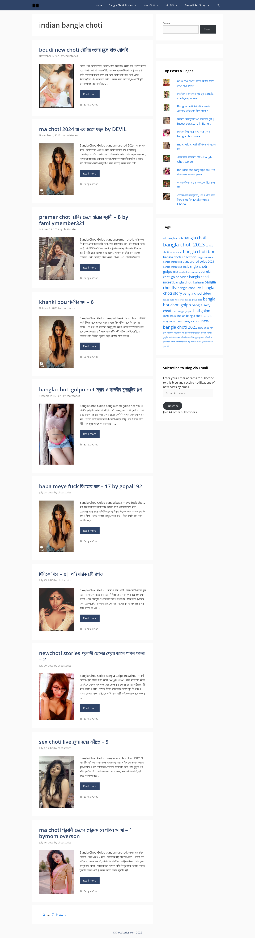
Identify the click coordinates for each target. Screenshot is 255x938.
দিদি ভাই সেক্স (175, 337)
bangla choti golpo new (189, 272)
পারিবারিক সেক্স (185, 337)
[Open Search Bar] (218, 5)
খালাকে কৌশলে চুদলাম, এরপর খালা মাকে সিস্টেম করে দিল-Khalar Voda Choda (196, 199)
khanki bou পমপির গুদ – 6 (66, 301)
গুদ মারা (203, 332)
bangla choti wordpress (173, 299)
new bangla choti (188, 321)
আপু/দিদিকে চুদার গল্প (180, 332)
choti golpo (201, 310)
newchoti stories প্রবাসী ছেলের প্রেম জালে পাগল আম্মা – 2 (92, 656)
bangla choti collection (179, 257)
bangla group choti (193, 299)
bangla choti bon (199, 251)
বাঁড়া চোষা (191, 341)
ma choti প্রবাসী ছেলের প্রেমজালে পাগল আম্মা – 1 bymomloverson (85, 833)
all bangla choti (173, 238)
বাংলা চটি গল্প (149, 5)
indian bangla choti (189, 316)
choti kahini (170, 316)
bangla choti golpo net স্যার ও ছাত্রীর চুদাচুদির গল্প (90, 389)
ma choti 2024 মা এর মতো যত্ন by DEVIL (82, 129)
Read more (89, 94)
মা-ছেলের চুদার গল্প (200, 341)
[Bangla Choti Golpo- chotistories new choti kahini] (36, 5)
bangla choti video (197, 293)
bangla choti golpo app (175, 266)
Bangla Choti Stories (121, 5)
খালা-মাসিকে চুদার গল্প (193, 333)
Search (167, 23)
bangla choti (195, 238)
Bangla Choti (91, 104)
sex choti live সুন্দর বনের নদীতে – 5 (73, 741)
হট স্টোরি (170, 5)
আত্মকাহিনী (170, 332)
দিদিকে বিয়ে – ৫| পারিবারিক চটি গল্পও (71, 573)
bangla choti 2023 (184, 244)
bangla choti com (205, 257)
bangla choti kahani (188, 282)
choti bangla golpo (181, 311)
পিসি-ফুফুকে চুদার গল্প (197, 337)
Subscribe (172, 406)
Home (98, 5)
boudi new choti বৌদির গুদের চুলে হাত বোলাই (83, 49)
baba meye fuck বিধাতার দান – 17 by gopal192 (90, 486)
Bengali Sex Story (195, 5)
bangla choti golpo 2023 (198, 261)
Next (61, 914)
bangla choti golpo (172, 261)
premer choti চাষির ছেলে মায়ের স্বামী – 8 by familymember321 (83, 220)
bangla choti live (190, 288)
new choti (204, 327)
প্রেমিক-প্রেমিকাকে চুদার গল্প (179, 341)
